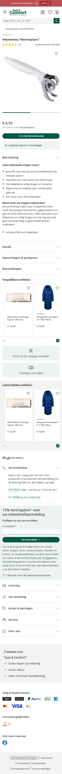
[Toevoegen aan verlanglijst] (56, 54)
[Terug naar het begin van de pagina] (59, 753)
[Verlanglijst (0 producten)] (50, 12)
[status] (27, 20)
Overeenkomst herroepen (24, 757)
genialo (7, 34)
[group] (31, 79)
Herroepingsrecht (20, 768)
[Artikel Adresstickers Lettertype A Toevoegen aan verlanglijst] (28, 288)
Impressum (46, 757)
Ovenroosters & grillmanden (20, 28)
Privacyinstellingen (41, 768)
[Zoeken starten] (57, 20)
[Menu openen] (4, 12)
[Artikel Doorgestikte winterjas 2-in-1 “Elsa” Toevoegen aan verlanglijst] (57, 288)
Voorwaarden (39, 763)
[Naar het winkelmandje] (57, 12)
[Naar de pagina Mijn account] (42, 12)
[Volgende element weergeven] (58, 340)
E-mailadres (8, 526)
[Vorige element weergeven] (4, 340)
